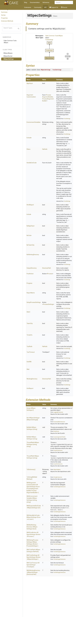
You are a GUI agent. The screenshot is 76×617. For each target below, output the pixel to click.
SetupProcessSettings (34, 302)
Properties (4, 18)
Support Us (54, 7)
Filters (28, 149)
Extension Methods (7, 21)
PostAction (30, 273)
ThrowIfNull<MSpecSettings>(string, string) (33, 444)
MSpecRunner (8, 56)
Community (37, 7)
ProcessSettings (48, 304)
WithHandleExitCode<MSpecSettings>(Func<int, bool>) (33, 517)
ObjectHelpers (57, 469)
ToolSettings (49, 39)
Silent (28, 312)
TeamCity (30, 323)
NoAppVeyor (31, 226)
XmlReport (30, 388)
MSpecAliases (8, 53)
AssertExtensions (57, 450)
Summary (4, 12)
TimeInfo (29, 335)
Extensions (27, 7)
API (45, 7)
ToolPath (29, 346)
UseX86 (29, 361)
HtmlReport (30, 205)
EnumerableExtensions (59, 421)
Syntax (3, 15)
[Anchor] (39, 23)
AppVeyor (30, 83)
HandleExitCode (32, 162)
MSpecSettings (9, 59)
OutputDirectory (32, 268)
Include (29, 214)
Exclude (29, 137)
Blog (25, 2)
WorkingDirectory (32, 379)
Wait (28, 369)
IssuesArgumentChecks (59, 437)
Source (64, 7)
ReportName (31, 293)
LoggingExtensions (58, 412)
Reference (46, 2)
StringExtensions (57, 477)
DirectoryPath (46, 268)
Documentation (35, 2)
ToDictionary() (31, 469)
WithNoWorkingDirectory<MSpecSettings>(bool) (32, 527)
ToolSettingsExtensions (59, 486)
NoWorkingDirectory (33, 254)
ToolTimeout (31, 352)
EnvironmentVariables (33, 122)
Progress (29, 283)
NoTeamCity (30, 245)
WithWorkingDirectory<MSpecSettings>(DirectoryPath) (33, 572)
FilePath (44, 149)
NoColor (29, 235)
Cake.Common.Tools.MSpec (10, 41)
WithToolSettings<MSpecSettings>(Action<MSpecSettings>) (33, 557)
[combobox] (64, 2)
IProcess (49, 273)
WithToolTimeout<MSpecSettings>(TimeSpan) (33, 565)
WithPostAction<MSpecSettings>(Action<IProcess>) (33, 534)
